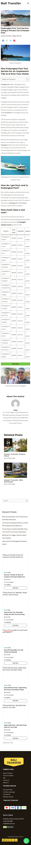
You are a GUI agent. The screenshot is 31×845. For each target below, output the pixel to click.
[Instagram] (9, 840)
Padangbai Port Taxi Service (17, 203)
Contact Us (6, 780)
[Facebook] (3, 40)
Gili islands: (8, 113)
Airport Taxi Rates (8, 773)
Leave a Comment (6, 36)
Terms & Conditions (8, 775)
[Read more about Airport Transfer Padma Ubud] (15, 445)
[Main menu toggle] (28, 3)
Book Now (15, 364)
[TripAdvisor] (12, 840)
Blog (14, 36)
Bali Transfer (11, 3)
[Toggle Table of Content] (26, 79)
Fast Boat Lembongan (9, 792)
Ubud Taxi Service (19, 836)
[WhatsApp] (7, 40)
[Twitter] (10, 40)
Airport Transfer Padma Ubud (14, 455)
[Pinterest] (14, 40)
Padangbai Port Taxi (7, 84)
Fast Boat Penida (7, 789)
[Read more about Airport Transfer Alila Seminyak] (15, 470)
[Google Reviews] (16, 840)
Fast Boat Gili (6, 794)
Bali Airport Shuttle (8, 797)
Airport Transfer (8, 458)
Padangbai (4, 145)
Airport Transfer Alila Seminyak (13, 481)
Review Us (6, 782)
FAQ (4, 778)
